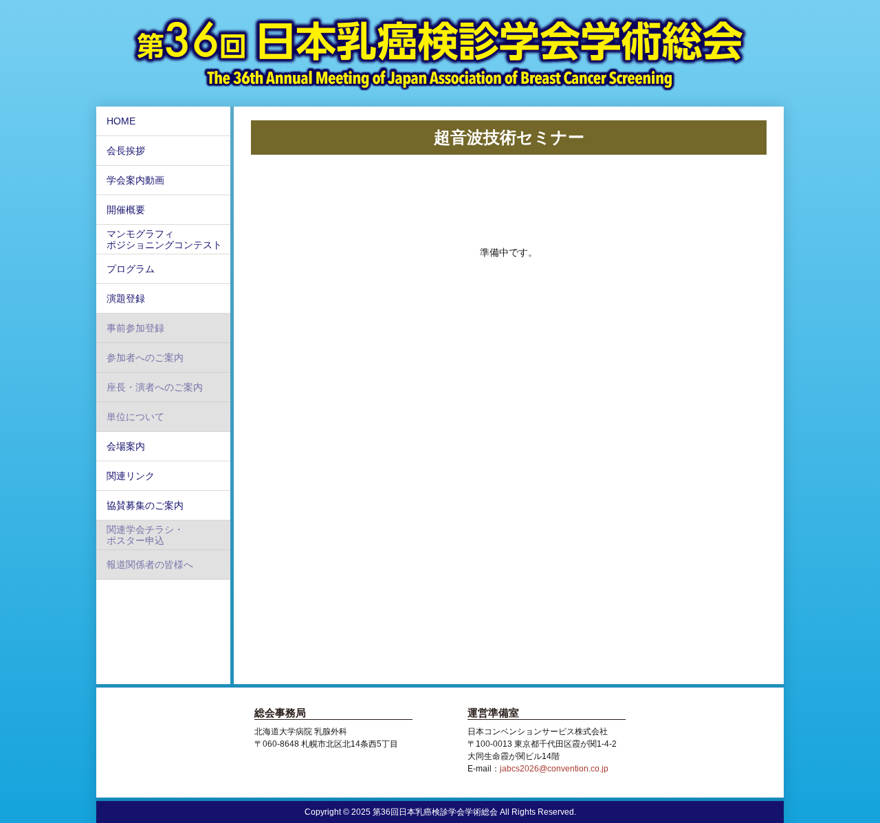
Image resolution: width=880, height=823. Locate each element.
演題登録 (126, 298)
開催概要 (126, 209)
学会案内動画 (135, 180)
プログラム (131, 268)
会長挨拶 (126, 150)
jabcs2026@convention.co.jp (554, 768)
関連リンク (131, 475)
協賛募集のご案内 (145, 505)
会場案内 (126, 446)
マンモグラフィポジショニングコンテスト (164, 239)
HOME (121, 121)
